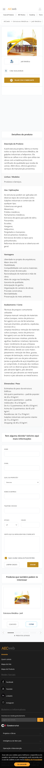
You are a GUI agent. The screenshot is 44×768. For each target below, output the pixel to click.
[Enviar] (40, 720)
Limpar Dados (11, 565)
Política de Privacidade (33, 760)
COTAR (31, 624)
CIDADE (23, 520)
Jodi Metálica (36, 21)
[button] (3, 632)
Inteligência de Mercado (12, 741)
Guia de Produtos (8, 15)
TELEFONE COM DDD (10, 506)
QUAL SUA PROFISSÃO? (11, 478)
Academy (32, 15)
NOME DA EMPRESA (10, 492)
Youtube (9, 689)
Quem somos (6, 659)
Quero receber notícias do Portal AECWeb (21, 558)
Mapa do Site (6, 664)
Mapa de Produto (7, 669)
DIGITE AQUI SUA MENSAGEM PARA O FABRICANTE (19, 534)
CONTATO (12, 624)
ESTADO (6, 520)
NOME (6, 449)
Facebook (9, 682)
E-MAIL (6, 463)
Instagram (10, 703)
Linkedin (9, 696)
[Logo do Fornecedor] (11, 61)
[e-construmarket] (10, 725)
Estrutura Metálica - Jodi (13, 613)
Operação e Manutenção (12, 748)
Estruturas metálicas (20, 21)
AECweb (7, 21)
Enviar (33, 565)
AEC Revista (21, 15)
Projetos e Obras (9, 733)
